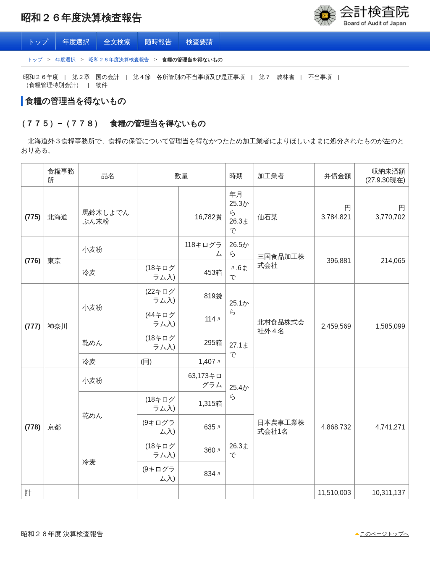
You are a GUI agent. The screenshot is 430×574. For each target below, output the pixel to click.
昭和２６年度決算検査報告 (119, 60)
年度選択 (65, 60)
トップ (34, 60)
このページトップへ (384, 534)
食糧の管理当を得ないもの (192, 60)
